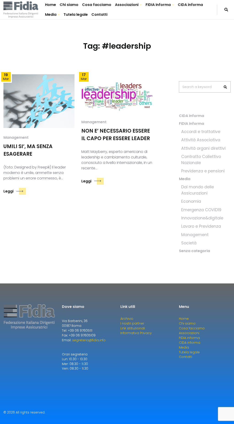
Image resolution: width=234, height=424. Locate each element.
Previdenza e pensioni (203, 171)
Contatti (99, 14)
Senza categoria (194, 250)
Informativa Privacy (136, 333)
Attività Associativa (200, 140)
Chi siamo (69, 4)
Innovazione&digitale (202, 218)
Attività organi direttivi (203, 148)
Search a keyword (197, 87)
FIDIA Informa (158, 4)
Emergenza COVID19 (201, 210)
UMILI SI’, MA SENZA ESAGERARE (28, 150)
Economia (191, 201)
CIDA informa (190, 4)
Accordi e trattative (200, 131)
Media (50, 14)
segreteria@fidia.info (89, 340)
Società (189, 243)
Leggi (8, 191)
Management (16, 137)
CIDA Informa (191, 115)
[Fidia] (20, 9)
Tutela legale (76, 14)
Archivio (126, 318)
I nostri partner (132, 323)
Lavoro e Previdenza (201, 226)
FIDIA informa (189, 338)
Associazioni (126, 4)
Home (50, 4)
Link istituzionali (132, 328)
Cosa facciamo (96, 4)
